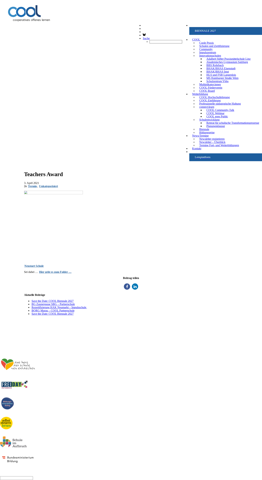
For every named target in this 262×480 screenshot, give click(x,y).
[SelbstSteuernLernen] (6, 423)
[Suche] (16, 477)
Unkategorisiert (48, 186)
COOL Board (207, 90)
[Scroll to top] (0, 474)
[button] (225, 31)
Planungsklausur (215, 126)
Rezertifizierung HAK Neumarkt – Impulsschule (59, 307)
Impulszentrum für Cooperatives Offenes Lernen (29, 319)
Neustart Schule (34, 265)
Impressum (255, 341)
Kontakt (196, 148)
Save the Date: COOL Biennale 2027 (53, 300)
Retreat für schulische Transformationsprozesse (232, 122)
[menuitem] (225, 31)
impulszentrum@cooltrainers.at (19, 335)
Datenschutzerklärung (248, 345)
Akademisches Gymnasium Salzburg (227, 62)
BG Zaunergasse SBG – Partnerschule (53, 304)
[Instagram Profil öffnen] (142, 28)
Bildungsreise (207, 132)
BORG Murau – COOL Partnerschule (53, 310)
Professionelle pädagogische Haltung (220, 103)
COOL (196, 39)
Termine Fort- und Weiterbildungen (219, 145)
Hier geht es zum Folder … (55, 271)
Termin (32, 186)
